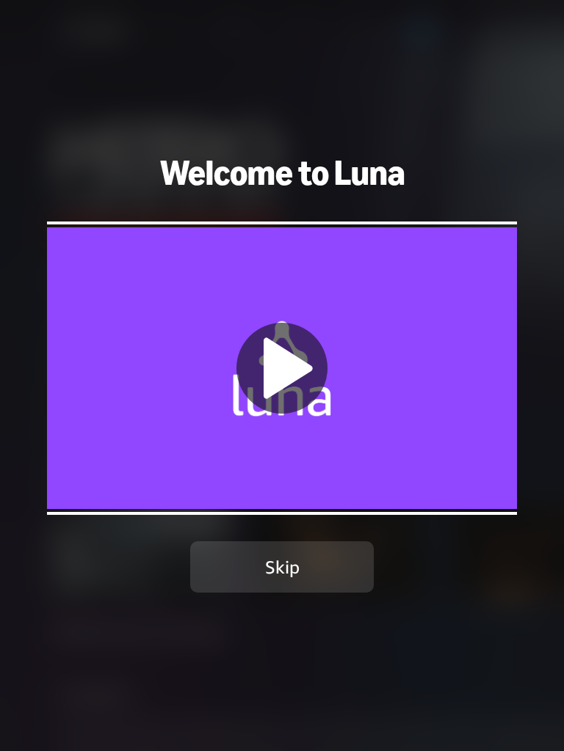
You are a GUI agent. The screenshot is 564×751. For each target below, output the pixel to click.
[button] (282, 367)
